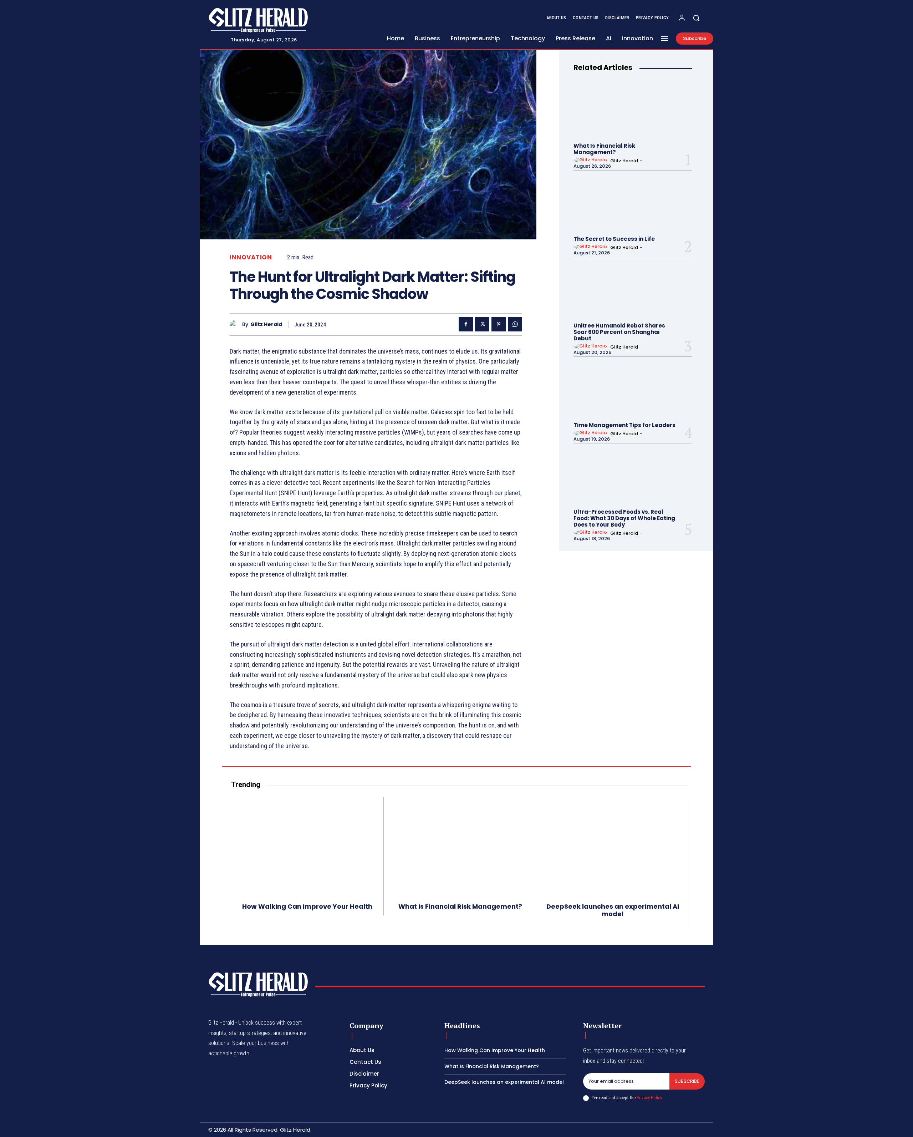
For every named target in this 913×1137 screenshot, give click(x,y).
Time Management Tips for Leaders (624, 425)
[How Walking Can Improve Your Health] (307, 845)
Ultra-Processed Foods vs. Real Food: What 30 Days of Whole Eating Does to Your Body (624, 518)
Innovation (251, 257)
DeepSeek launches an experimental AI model (612, 910)
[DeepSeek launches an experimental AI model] (613, 845)
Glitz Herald (266, 324)
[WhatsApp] (515, 324)
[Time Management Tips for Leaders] (632, 388)
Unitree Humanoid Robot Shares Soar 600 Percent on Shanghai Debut (619, 332)
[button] (696, 17)
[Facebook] (466, 324)
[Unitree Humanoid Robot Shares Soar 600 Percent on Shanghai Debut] (632, 289)
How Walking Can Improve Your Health (307, 906)
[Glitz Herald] (236, 324)
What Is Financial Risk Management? (604, 149)
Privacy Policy (649, 1097)
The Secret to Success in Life (614, 239)
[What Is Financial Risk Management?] (632, 109)
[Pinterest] (498, 324)
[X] (482, 324)
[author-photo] (591, 160)
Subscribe (687, 1081)
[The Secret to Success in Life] (632, 202)
